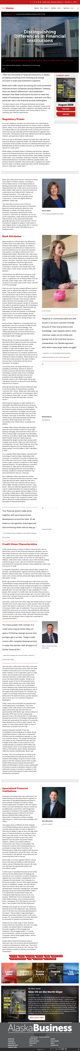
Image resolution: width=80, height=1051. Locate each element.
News (41, 8)
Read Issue (65, 109)
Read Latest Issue (37, 1018)
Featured (55, 973)
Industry (46, 8)
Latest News (9, 973)
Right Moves (67, 8)
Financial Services (57, 956)
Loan (29, 958)
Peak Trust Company (50, 958)
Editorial (67, 2)
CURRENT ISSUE (12, 1047)
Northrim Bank (38, 958)
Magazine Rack (13, 1045)
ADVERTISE (11, 1039)
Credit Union (30, 956)
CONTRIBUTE (12, 1043)
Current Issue (46, 2)
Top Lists (71, 973)
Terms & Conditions (44, 1037)
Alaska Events (40, 973)
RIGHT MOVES (55, 1041)
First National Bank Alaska (18, 958)
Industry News (34, 1041)
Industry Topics (24, 973)
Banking (21, 956)
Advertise (59, 2)
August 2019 (14, 956)
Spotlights (53, 8)
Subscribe (53, 2)
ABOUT (53, 1043)
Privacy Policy (34, 1037)
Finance (47, 44)
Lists (72, 8)
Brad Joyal (28, 44)
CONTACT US (54, 1045)
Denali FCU (39, 956)
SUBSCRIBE (11, 1041)
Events (59, 8)
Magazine (36, 8)
